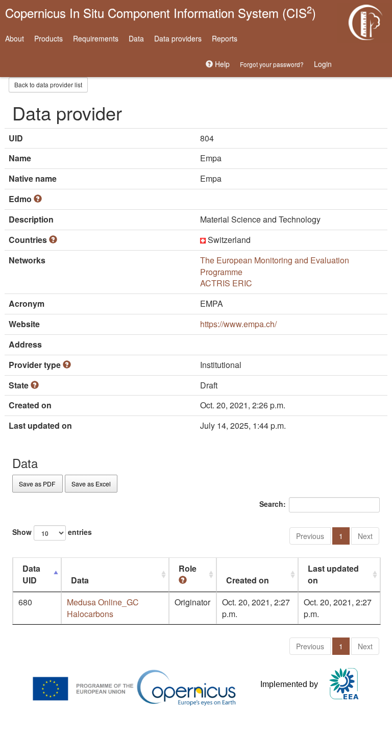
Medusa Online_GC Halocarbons (103, 608)
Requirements (95, 38)
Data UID (31, 574)
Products (48, 38)
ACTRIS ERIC (226, 283)
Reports (224, 38)
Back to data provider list (48, 84)
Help (221, 64)
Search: (272, 503)
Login (323, 64)
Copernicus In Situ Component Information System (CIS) (160, 12)
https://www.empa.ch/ (238, 324)
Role (188, 568)
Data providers (178, 38)
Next (365, 536)
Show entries (52, 531)
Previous (310, 536)
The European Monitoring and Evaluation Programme (274, 266)
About (14, 38)
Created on (247, 580)
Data (136, 38)
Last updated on (333, 574)
